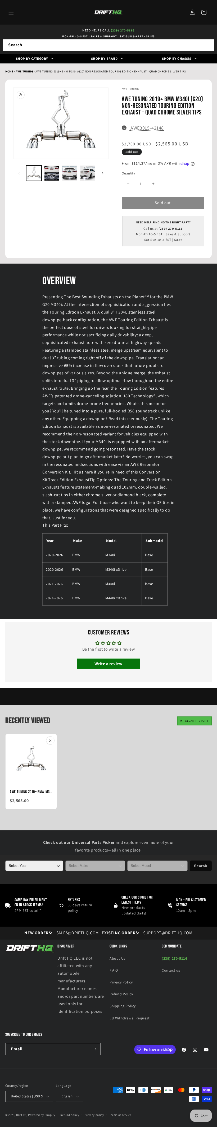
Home (9, 71)
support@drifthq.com (147, 933)
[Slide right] (102, 173)
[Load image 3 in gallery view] (69, 173)
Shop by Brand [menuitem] (104, 58)
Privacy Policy (121, 982)
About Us (117, 958)
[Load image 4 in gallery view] (87, 173)
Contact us (171, 970)
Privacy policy (94, 1115)
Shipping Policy (123, 1006)
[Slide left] (19, 173)
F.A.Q (114, 970)
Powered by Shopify (41, 1115)
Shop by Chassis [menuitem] (176, 58)
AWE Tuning (25, 71)
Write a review (108, 663)
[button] (11, 12)
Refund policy (69, 1115)
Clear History (197, 721)
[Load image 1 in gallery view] (34, 173)
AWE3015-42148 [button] (147, 128)
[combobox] (108, 45)
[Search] (208, 45)
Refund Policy (121, 994)
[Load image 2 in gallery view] (52, 173)
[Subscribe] (94, 1049)
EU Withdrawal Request (130, 1018)
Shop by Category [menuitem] (32, 58)
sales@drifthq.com (61, 933)
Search (200, 866)
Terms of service (120, 1115)
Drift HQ (22, 1115)
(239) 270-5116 (122, 30)
